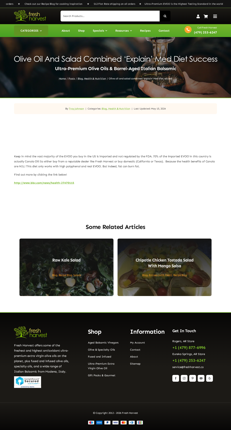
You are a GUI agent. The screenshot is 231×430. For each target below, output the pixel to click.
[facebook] (175, 378)
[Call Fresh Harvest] (200, 30)
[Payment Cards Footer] (115, 422)
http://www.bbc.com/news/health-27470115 (44, 183)
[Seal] (27, 377)
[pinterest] (192, 378)
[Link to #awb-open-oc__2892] (215, 16)
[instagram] (184, 378)
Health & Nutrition (119, 108)
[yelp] (209, 378)
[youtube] (201, 378)
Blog (104, 108)
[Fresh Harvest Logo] (30, 11)
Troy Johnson (76, 108)
